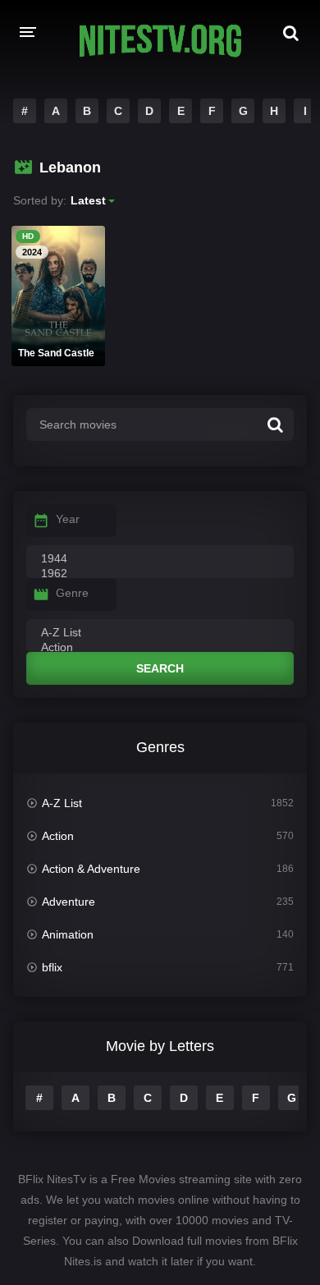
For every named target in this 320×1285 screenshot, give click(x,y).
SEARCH (160, 668)
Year (68, 518)
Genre (72, 592)
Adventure (68, 901)
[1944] (160, 559)
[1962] (160, 574)
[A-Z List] (160, 633)
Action (58, 835)
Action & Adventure (91, 868)
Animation (68, 934)
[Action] (160, 647)
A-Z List (62, 803)
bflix (52, 967)
